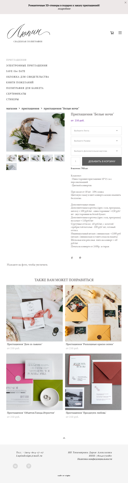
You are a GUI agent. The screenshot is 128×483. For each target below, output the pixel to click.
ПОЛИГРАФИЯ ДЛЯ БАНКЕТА (25, 88)
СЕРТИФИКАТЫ (16, 93)
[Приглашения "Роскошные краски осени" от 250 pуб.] (93, 313)
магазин (11, 108)
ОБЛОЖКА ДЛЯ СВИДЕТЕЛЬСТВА (27, 76)
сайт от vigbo (64, 475)
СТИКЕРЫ (12, 99)
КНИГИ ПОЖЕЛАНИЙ (20, 82)
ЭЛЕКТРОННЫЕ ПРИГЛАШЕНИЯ (27, 65)
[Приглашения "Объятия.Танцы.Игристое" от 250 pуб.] (34, 382)
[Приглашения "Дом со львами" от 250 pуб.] (34, 313)
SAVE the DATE (15, 71)
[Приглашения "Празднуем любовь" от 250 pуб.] (93, 382)
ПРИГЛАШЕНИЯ (16, 59)
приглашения (30, 108)
